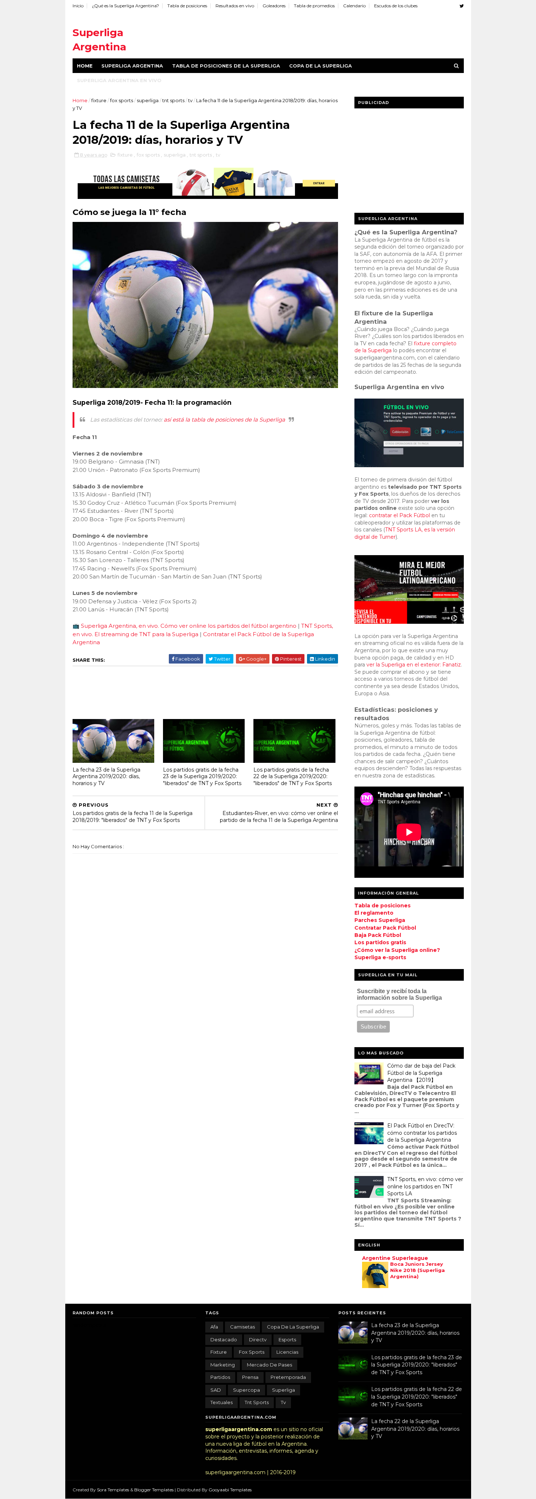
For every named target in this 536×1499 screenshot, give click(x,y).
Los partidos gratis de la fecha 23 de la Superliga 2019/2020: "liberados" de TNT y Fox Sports (202, 776)
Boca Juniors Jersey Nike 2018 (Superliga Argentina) (417, 1270)
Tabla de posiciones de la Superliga (226, 66)
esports (287, 1339)
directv (258, 1339)
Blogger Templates (154, 1489)
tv (191, 100)
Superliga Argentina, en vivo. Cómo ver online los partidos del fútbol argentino (188, 625)
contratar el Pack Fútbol (399, 515)
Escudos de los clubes (395, 5)
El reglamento (373, 913)
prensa (250, 1377)
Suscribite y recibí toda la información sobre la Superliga (399, 994)
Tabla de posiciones (187, 5)
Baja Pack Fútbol (377, 935)
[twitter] (461, 6)
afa (214, 1327)
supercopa (246, 1390)
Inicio (78, 5)
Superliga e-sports (380, 957)
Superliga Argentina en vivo (119, 80)
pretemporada (288, 1377)
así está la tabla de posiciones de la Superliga (224, 419)
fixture (99, 100)
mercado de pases (269, 1365)
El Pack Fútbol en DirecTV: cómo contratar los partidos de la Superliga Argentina (422, 1132)
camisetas (242, 1327)
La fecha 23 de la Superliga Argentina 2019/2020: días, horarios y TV (106, 776)
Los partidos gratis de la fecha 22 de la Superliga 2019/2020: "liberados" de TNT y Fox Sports (292, 776)
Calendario (354, 5)
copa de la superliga (293, 1327)
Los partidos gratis (380, 942)
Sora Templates (113, 1489)
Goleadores (274, 5)
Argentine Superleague (395, 1258)
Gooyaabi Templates (230, 1489)
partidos (220, 1377)
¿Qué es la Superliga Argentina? (125, 5)
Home (85, 66)
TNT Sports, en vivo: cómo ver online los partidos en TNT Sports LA (425, 1186)
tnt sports (174, 100)
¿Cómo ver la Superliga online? (397, 950)
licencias (287, 1352)
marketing (222, 1365)
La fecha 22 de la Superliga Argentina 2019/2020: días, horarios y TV (415, 1429)
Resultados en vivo (234, 5)
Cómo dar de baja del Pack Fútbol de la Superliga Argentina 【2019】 (421, 1072)
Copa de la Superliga (320, 66)
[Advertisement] (330, 32)
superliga (148, 100)
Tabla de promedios (314, 5)
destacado (223, 1339)
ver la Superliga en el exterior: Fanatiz (413, 664)
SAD (215, 1390)
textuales (221, 1402)
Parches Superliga (379, 920)
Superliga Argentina (132, 66)
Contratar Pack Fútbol (385, 928)
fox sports (122, 100)
